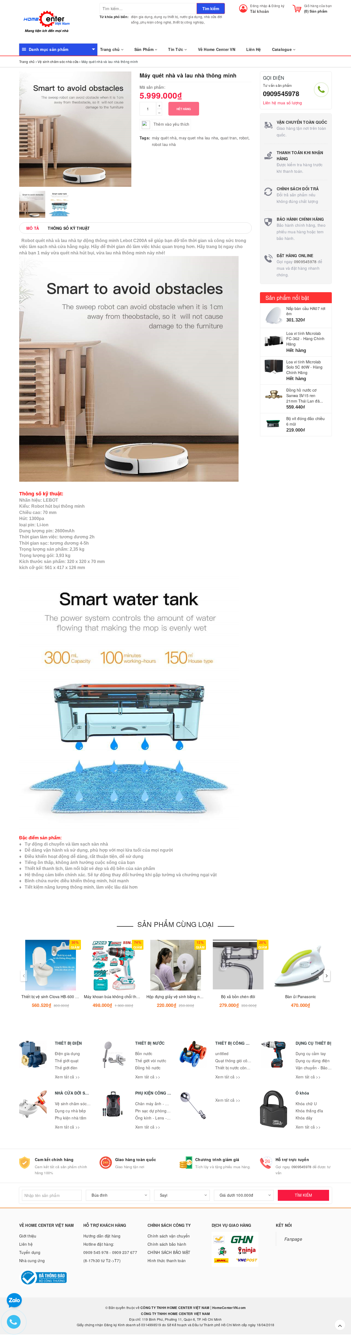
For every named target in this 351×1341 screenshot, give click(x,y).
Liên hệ (26, 1244)
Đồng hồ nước (148, 1067)
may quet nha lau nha (198, 137)
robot (243, 137)
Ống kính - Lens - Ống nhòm (161, 1118)
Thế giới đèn (66, 1067)
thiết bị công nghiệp (188, 22)
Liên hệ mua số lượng (282, 102)
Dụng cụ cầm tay (311, 1053)
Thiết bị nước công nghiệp (238, 1067)
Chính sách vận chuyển (169, 1236)
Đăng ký (277, 5)
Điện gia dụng (67, 1053)
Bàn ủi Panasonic (300, 996)
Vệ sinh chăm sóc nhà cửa (79, 1103)
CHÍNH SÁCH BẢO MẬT (169, 1252)
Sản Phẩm (144, 49)
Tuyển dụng (30, 1252)
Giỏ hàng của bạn (318, 5)
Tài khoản (259, 11)
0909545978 (281, 93)
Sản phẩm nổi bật (287, 297)
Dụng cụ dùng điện (313, 1060)
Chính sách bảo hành (167, 1244)
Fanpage (293, 1239)
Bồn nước (143, 1053)
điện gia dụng (141, 16)
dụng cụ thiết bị (166, 16)
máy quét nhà (164, 137)
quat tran (228, 137)
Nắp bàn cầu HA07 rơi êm (305, 311)
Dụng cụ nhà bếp (70, 1110)
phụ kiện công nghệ (155, 22)
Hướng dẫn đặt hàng (102, 1236)
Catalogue (282, 49)
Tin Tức (176, 49)
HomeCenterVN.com (228, 1307)
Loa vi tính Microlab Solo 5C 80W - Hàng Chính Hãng (304, 367)
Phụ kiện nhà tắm (70, 1118)
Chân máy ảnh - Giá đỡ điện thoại (165, 1103)
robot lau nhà (164, 144)
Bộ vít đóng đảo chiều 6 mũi (305, 421)
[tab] (32, 228)
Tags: (145, 137)
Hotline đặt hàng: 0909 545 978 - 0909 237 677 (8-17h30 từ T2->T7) (110, 1252)
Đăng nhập (258, 5)
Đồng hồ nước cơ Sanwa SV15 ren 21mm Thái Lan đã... (304, 395)
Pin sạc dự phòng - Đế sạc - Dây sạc (168, 1110)
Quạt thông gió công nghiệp (240, 1060)
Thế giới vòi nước (150, 1060)
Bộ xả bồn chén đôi (238, 996)
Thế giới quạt (66, 1060)
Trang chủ (110, 49)
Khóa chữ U (306, 1103)
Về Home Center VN (216, 49)
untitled (221, 1053)
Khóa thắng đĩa (309, 1110)
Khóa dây (304, 1118)
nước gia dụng (191, 16)
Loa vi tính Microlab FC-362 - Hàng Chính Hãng (305, 339)
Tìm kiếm (210, 8)
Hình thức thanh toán (167, 1260)
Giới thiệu (27, 1236)
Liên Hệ (253, 49)
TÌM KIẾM (303, 1195)
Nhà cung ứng (32, 1260)
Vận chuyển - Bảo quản (317, 1067)
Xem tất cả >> (67, 1076)
